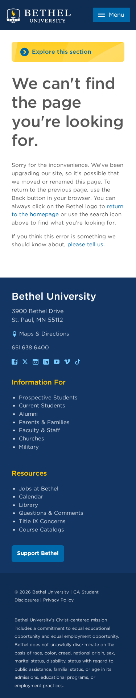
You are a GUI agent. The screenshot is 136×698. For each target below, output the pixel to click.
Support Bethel (38, 553)
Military (29, 447)
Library (28, 505)
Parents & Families (44, 422)
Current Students (42, 405)
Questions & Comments (51, 513)
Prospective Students (48, 397)
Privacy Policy (58, 600)
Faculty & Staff (39, 430)
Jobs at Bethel (38, 488)
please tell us (85, 244)
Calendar (31, 496)
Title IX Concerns (42, 521)
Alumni (28, 414)
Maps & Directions (44, 333)
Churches (31, 438)
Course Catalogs (41, 529)
